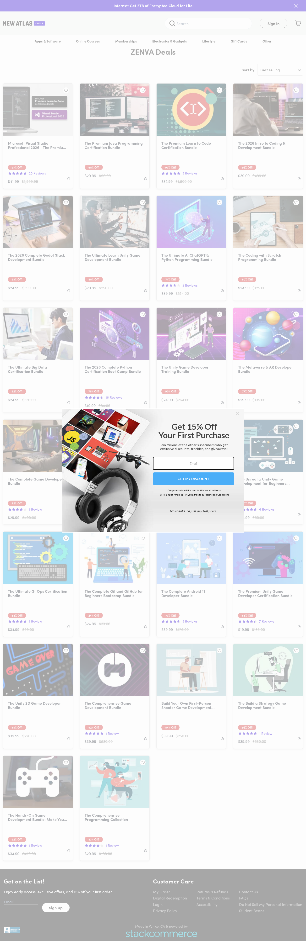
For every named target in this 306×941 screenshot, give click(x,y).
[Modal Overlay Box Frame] (153, 470)
